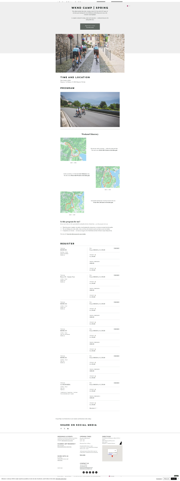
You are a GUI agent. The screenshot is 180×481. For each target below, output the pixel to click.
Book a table (82, 455)
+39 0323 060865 (83, 465)
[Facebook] (87, 472)
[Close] (178, 479)
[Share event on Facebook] (61, 428)
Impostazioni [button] (159, 478)
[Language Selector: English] (128, 5)
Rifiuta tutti (166, 478)
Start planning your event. (67, 440)
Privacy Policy (60, 476)
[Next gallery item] (118, 109)
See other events (90, 27)
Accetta (173, 478)
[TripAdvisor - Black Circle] (93, 472)
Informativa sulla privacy (61, 478)
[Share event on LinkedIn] (68, 428)
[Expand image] (90, 109)
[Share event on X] (64, 428)
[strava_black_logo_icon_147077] (96, 472)
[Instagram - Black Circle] (90, 472)
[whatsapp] (84, 472)
